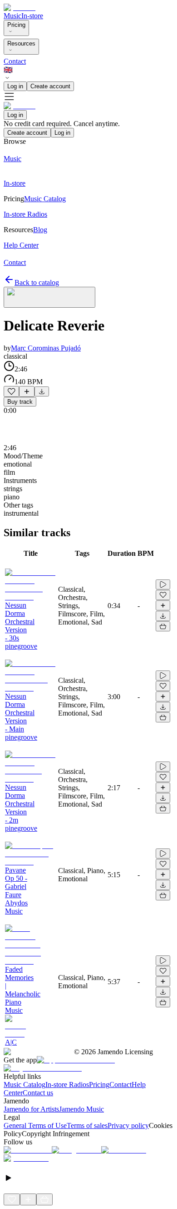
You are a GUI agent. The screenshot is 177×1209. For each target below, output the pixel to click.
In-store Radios (67, 1084)
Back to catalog (37, 282)
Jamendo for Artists (31, 1109)
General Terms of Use (35, 1125)
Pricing (16, 24)
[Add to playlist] (26, 391)
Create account (50, 86)
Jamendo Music (81, 1109)
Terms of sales (87, 1125)
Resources (21, 43)
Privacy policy (128, 1125)
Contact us (38, 1093)
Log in (15, 86)
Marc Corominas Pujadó (46, 348)
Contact (15, 61)
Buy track (20, 401)
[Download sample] (41, 391)
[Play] (49, 297)
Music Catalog (24, 1084)
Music (12, 16)
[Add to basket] (163, 626)
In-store (32, 16)
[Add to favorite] (11, 391)
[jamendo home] (19, 7)
